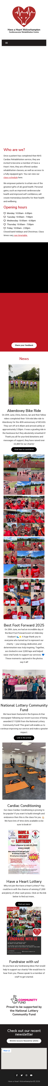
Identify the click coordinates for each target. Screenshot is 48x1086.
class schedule (10, 177)
